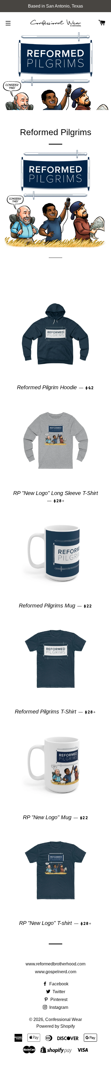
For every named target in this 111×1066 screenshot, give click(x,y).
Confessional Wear (63, 1019)
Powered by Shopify (55, 1026)
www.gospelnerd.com (55, 971)
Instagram (58, 1007)
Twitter (58, 991)
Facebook (58, 984)
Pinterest (58, 999)
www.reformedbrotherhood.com (55, 964)
